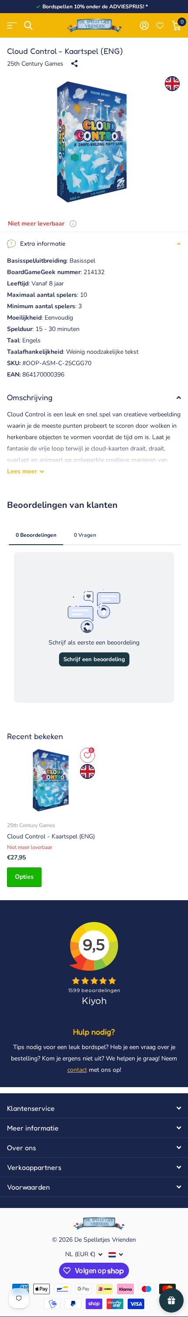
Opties (24, 877)
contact (77, 1070)
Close (94, 1108)
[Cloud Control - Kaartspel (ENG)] (51, 780)
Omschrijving (29, 397)
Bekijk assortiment (12, 25)
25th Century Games (35, 64)
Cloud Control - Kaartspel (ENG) (51, 836)
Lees (22, 471)
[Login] (144, 25)
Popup (73, 223)
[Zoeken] (28, 25)
